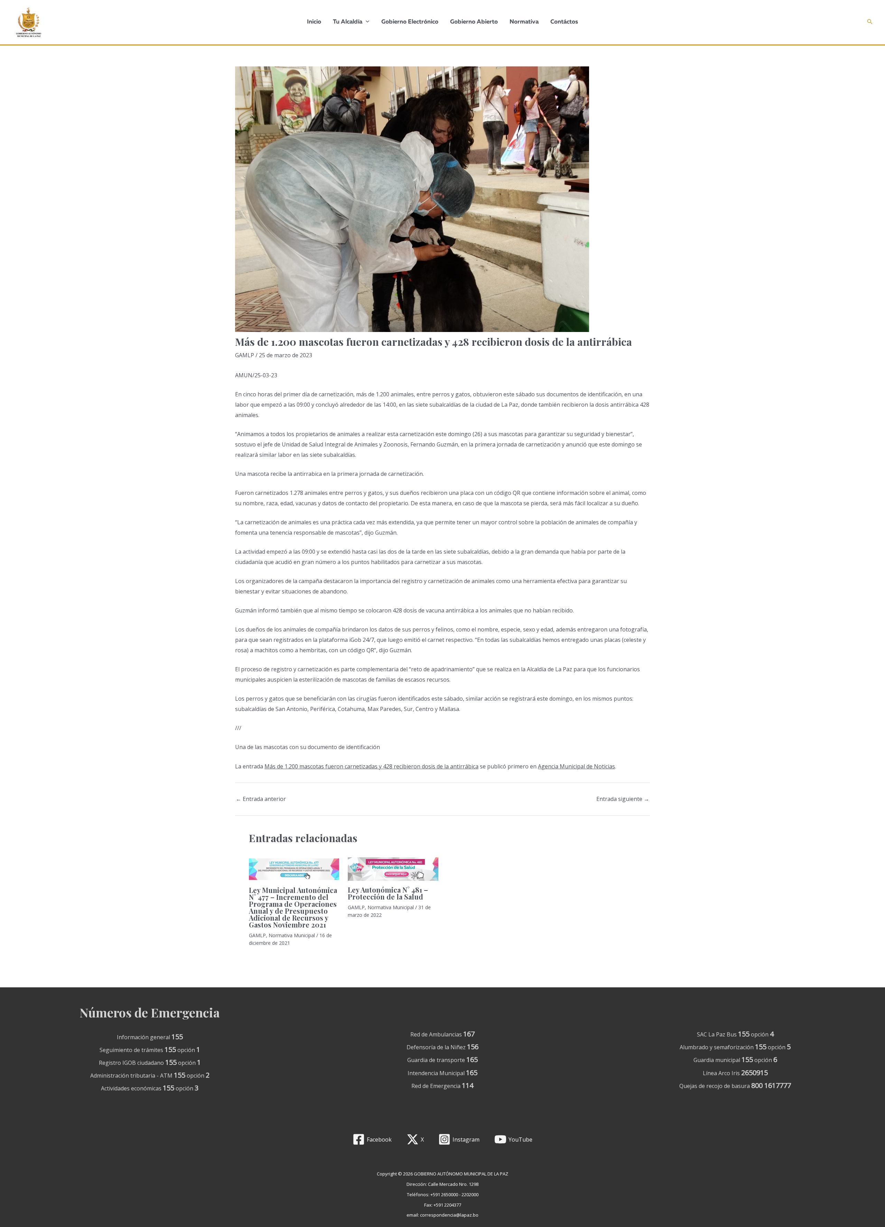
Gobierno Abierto (474, 22)
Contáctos (564, 22)
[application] (365, 22)
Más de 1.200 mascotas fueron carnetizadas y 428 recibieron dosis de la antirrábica (371, 766)
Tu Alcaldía (347, 22)
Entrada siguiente (622, 799)
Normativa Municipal (292, 935)
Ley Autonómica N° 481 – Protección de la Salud (388, 893)
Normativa (524, 22)
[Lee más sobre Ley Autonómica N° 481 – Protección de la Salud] (393, 868)
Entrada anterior (261, 799)
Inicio (314, 22)
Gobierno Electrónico (409, 22)
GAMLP (244, 355)
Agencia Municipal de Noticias (576, 766)
